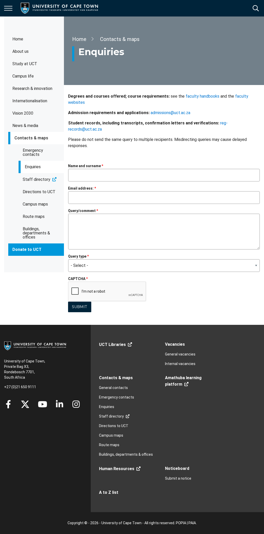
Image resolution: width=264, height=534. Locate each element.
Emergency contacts (33, 152)
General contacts (113, 388)
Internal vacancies (180, 364)
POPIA (181, 523)
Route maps (34, 216)
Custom (76, 404)
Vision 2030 (22, 113)
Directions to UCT (39, 191)
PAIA (192, 523)
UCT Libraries (112, 344)
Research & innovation (32, 88)
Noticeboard (177, 468)
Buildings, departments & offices (36, 233)
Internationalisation (29, 100)
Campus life (23, 76)
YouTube (42, 404)
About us (20, 51)
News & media (25, 125)
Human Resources (116, 468)
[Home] (35, 345)
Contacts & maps (31, 137)
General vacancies (180, 354)
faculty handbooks (202, 96)
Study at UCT (24, 63)
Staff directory (36, 179)
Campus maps (35, 204)
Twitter (25, 404)
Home (17, 39)
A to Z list (108, 492)
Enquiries (33, 166)
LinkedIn (59, 404)
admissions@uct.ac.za (170, 112)
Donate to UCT (27, 249)
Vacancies (175, 344)
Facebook (8, 404)
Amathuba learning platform (183, 381)
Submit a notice (178, 478)
